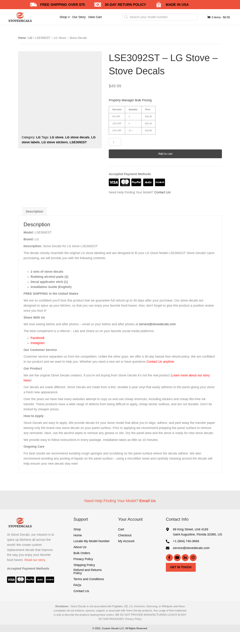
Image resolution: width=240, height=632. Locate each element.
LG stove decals (77, 137)
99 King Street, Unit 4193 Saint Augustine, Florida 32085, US (197, 532)
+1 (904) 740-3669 (186, 541)
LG (30, 38)
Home (22, 38)
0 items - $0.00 (220, 17)
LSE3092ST (78, 142)
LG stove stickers (54, 142)
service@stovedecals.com (157, 324)
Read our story (34, 560)
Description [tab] (34, 211)
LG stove (56, 137)
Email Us (147, 501)
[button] (68, 17)
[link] (65, 17)
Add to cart (165, 153)
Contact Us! (162, 192)
